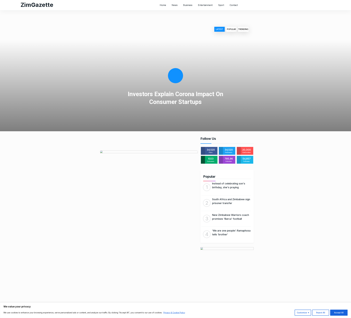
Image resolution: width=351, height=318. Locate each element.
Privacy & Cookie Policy (174, 312)
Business (187, 5)
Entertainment (205, 5)
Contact (234, 5)
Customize (302, 312)
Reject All (320, 312)
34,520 (211, 150)
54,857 (247, 159)
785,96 (229, 159)
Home (163, 5)
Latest (219, 29)
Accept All (339, 312)
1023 (210, 159)
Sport (221, 5)
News (175, 5)
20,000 (246, 150)
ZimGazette (37, 4)
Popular (231, 29)
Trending (243, 29)
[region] (175, 310)
